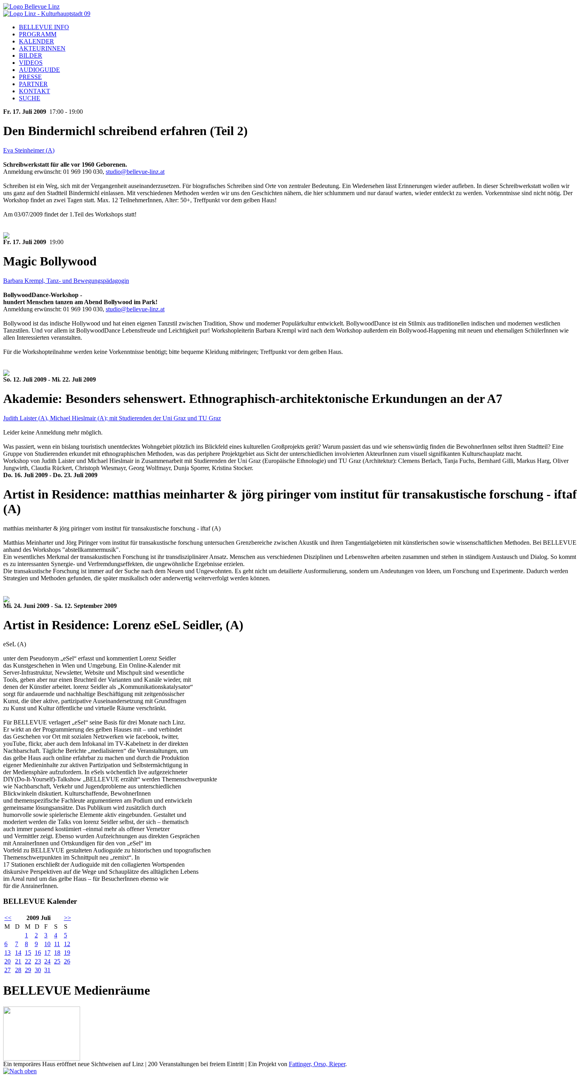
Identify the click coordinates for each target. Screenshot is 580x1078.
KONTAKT (34, 91)
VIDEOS (31, 62)
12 (67, 944)
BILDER (30, 55)
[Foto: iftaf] (6, 600)
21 (18, 961)
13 (7, 952)
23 (38, 961)
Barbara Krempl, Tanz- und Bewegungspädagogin (66, 280)
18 (57, 952)
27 (7, 970)
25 (57, 961)
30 (38, 970)
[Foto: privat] (6, 236)
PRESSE (30, 76)
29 (28, 970)
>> (67, 917)
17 (47, 952)
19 (67, 952)
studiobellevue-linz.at (135, 171)
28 (18, 970)
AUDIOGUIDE (39, 69)
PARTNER (33, 84)
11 (57, 944)
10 (47, 944)
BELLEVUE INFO (44, 27)
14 (18, 952)
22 (28, 961)
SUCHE (29, 98)
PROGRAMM (37, 34)
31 (47, 970)
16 (38, 952)
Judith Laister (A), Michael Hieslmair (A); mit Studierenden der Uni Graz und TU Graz (112, 418)
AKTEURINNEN (42, 48)
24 (47, 961)
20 (7, 961)
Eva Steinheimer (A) (28, 150)
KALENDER (36, 41)
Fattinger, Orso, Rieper (317, 1064)
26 (67, 961)
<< (7, 917)
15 (28, 952)
